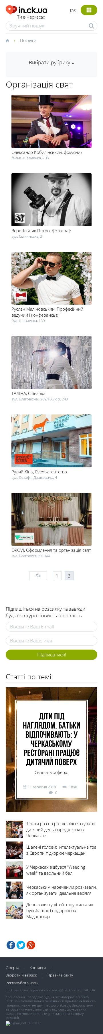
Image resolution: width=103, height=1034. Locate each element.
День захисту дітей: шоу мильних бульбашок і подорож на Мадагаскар (59, 910)
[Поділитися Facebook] (11, 945)
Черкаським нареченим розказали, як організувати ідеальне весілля (61, 890)
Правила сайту (60, 975)
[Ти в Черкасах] (26, 9)
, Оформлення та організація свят (51, 550)
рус (73, 10)
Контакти (38, 967)
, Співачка (28, 393)
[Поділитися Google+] (31, 945)
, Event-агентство (39, 472)
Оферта (12, 967)
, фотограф (41, 230)
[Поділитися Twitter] (21, 945)
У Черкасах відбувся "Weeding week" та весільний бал (55, 870)
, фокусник (46, 152)
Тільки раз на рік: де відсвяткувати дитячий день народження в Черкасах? (60, 829)
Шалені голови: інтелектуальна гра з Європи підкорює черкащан (61, 850)
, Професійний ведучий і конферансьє (47, 312)
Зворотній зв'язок (21, 975)
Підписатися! (51, 654)
